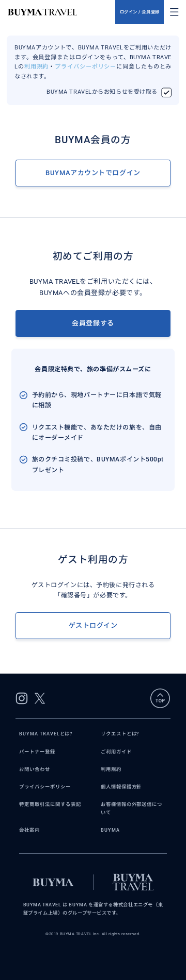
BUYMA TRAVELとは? (45, 733)
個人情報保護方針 (121, 786)
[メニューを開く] (174, 12)
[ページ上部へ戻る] (160, 698)
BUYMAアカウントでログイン (92, 173)
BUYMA (110, 830)
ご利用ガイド (116, 751)
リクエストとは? (120, 733)
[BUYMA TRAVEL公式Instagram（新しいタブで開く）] (22, 698)
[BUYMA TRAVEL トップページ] (61, 12)
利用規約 (36, 66)
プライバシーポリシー (85, 66)
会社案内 (29, 830)
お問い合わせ (34, 769)
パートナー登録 (37, 751)
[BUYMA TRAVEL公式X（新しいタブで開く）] (40, 698)
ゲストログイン (93, 625)
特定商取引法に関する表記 (50, 804)
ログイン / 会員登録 (140, 11)
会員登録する (93, 323)
